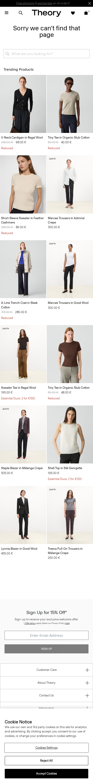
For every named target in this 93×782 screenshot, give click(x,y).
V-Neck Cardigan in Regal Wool (22, 137)
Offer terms (30, 623)
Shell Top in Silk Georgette (65, 468)
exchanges (45, 3)
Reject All (46, 760)
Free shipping (25, 3)
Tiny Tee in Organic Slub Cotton (69, 137)
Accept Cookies (46, 773)
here (67, 623)
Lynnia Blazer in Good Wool (19, 548)
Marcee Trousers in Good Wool (68, 303)
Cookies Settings (46, 747)
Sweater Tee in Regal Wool (18, 387)
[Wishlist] (73, 13)
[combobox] (46, 53)
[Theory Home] (46, 13)
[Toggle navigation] (7, 13)
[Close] (89, 3)
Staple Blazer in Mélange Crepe (22, 468)
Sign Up (46, 648)
